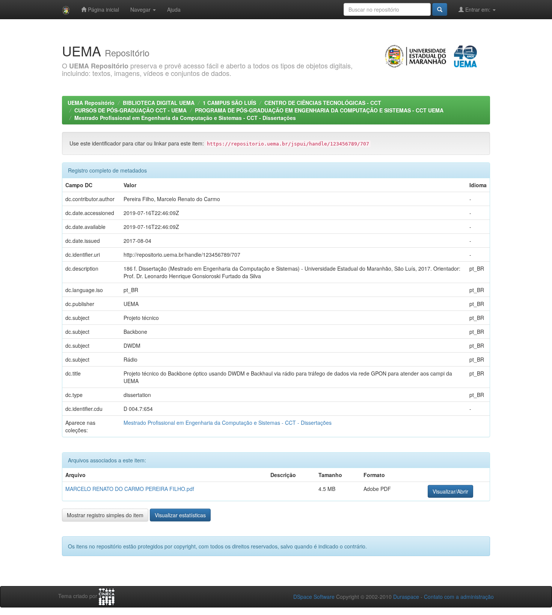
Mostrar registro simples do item (105, 515)
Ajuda (174, 9)
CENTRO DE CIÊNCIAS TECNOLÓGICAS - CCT (322, 102)
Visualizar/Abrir (450, 491)
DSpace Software (314, 596)
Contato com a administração (459, 596)
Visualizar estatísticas (180, 515)
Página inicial (102, 9)
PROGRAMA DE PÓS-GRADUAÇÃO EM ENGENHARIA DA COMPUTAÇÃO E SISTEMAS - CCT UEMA (320, 110)
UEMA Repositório (91, 102)
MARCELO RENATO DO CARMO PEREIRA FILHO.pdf (129, 488)
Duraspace (406, 596)
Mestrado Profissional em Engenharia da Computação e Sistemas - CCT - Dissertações (185, 117)
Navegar (141, 9)
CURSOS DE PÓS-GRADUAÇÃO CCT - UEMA (130, 110)
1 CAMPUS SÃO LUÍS (229, 102)
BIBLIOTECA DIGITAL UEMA (159, 102)
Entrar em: (478, 9)
